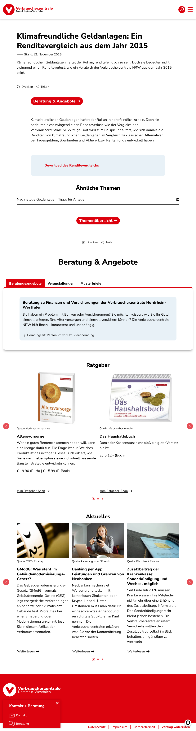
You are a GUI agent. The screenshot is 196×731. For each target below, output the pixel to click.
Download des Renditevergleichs (71, 165)
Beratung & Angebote (54, 101)
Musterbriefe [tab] (91, 283)
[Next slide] (190, 426)
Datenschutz (96, 727)
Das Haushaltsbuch (117, 436)
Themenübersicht (96, 220)
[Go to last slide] (6, 426)
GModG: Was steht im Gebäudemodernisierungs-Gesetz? (41, 574)
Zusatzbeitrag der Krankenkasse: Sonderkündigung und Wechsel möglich (147, 576)
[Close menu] (57, 703)
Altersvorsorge (30, 436)
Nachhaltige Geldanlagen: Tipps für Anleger (51, 199)
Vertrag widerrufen (176, 727)
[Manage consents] (188, 723)
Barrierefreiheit (144, 727)
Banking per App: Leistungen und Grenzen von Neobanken (98, 574)
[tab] (93, 499)
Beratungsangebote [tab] (25, 283)
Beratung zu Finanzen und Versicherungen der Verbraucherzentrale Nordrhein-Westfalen (94, 305)
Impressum (119, 727)
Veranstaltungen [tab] (61, 283)
